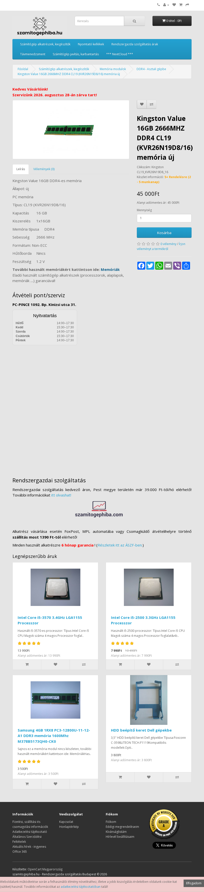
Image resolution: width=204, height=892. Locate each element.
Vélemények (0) (43, 169)
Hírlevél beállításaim (120, 837)
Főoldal (23, 69)
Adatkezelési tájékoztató (29, 832)
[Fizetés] (187, 5)
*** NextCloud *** (119, 54)
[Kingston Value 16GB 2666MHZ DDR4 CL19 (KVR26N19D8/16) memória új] (70, 129)
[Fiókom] (166, 5)
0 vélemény (168, 244)
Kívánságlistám (116, 832)
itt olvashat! (61, 495)
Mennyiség (144, 210)
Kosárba (164, 232)
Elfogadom (194, 883)
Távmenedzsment (32, 54)
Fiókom (111, 822)
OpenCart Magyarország (45, 869)
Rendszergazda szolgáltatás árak (134, 44)
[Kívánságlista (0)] (174, 5)
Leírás (20, 169)
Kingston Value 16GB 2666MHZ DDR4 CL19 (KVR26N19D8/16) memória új (69, 74)
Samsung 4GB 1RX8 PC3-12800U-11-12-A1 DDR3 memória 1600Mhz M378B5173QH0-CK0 (54, 736)
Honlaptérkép (69, 827)
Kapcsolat (66, 822)
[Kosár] (180, 5)
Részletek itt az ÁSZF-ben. (120, 545)
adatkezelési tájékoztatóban (81, 887)
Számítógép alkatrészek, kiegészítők (45, 44)
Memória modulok (113, 69)
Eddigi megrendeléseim (122, 827)
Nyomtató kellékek (91, 44)
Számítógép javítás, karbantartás (76, 54)
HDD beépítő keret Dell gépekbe (141, 730)
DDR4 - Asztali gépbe (151, 69)
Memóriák (110, 269)
